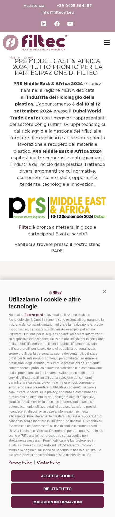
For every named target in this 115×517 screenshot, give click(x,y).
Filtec (25, 227)
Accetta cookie (57, 476)
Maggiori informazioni (57, 502)
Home (14, 57)
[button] (104, 291)
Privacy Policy (20, 462)
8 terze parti (34, 315)
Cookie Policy (48, 462)
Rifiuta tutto (57, 489)
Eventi (29, 57)
